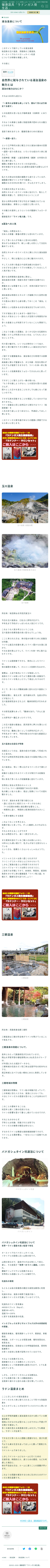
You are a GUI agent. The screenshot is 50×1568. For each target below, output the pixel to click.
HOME (4, 1557)
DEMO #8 (32, 12)
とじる (10, 72)
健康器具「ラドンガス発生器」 (19, 6)
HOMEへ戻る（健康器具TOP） (34, 1521)
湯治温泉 (6, 17)
